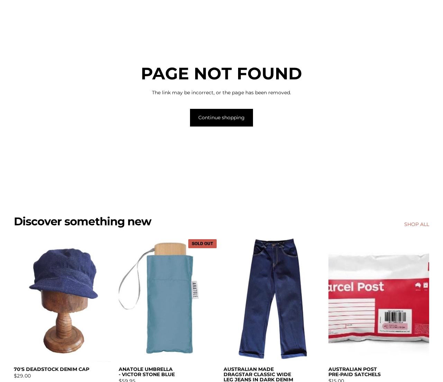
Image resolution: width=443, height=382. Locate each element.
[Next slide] (314, 299)
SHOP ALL (416, 224)
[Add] (104, 352)
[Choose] (313, 352)
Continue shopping (221, 117)
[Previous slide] (234, 299)
